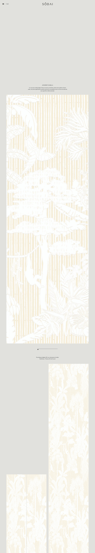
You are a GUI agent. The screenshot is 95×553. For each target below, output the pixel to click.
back (8, 3)
